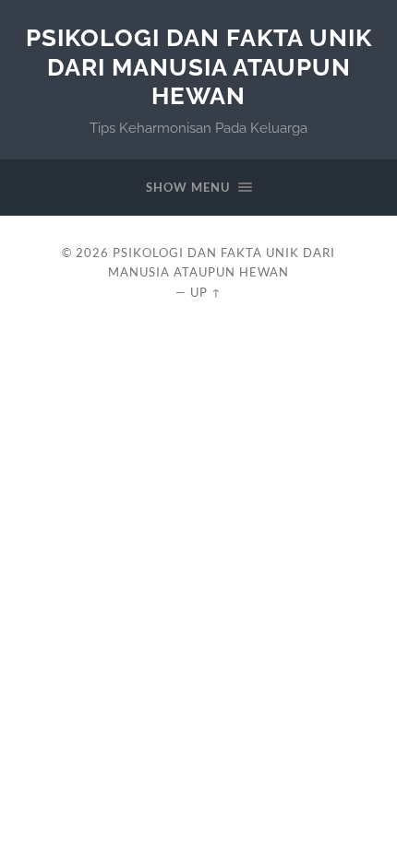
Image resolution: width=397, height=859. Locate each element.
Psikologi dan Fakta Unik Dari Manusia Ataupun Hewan (199, 66)
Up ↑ (206, 292)
